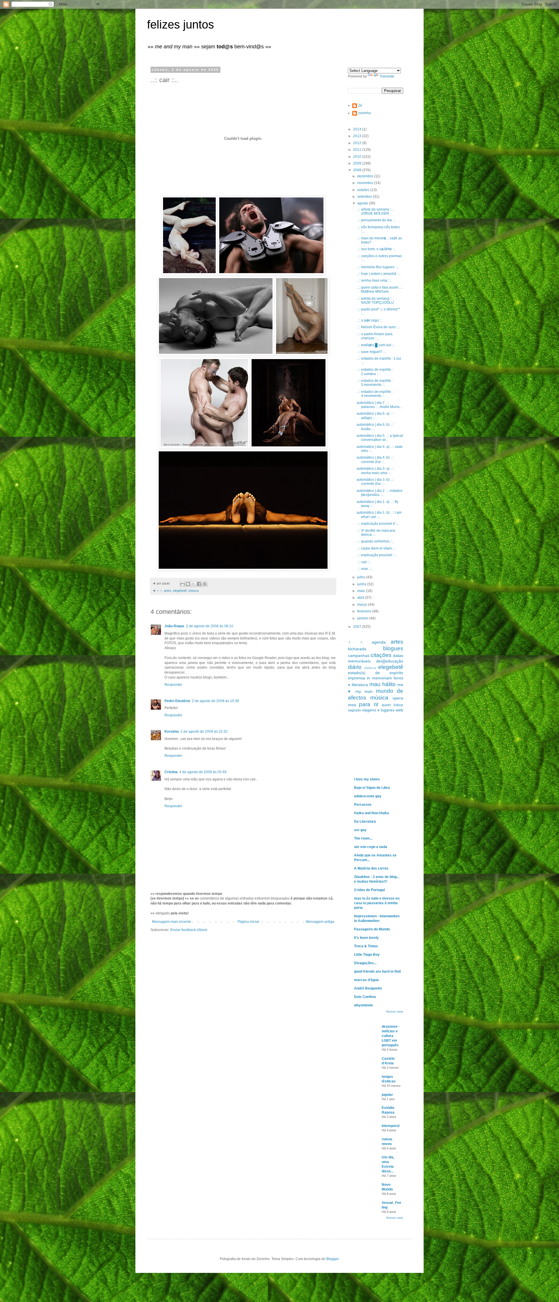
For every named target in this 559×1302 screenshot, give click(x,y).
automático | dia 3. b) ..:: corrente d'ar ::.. (375, 482)
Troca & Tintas (366, 946)
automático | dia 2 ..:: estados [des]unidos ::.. (379, 493)
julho (361, 577)
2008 (357, 170)
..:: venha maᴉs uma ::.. (374, 280)
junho (362, 584)
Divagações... (365, 963)
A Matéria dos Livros (371, 868)
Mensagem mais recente (171, 922)
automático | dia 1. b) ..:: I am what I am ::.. (379, 514)
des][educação (389, 661)
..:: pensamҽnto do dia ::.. (376, 220)
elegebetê (180, 590)
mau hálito (382, 684)
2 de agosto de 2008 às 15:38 (215, 701)
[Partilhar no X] (194, 584)
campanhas (358, 655)
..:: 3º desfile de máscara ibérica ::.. (376, 533)
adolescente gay (367, 796)
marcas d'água (366, 980)
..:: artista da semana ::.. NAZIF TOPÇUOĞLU (375, 300)
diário (355, 667)
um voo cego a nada (370, 847)
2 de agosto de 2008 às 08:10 (209, 626)
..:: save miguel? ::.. (372, 352)
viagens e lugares (378, 710)
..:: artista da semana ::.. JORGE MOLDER (375, 211)
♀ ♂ (159, 590)
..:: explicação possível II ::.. (378, 524)
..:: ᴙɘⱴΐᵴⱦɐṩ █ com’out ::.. (376, 345)
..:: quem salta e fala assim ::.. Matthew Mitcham (380, 289)
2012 (357, 143)
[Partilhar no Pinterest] (205, 584)
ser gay (360, 830)
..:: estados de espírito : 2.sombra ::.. (375, 372)
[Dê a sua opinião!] (188, 584)
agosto (363, 203)
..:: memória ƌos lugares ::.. (378, 267)
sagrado (354, 710)
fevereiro (364, 611)
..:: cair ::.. (364, 562)
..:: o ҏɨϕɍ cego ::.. (370, 320)
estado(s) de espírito (375, 672)
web (399, 710)
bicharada (357, 648)
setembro (365, 197)
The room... (363, 838)
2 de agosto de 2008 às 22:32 (204, 731)
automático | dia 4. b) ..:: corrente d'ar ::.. (375, 459)
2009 (357, 163)
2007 (357, 627)
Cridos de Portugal (369, 890)
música (193, 590)
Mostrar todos (394, 1011)
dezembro (365, 176)
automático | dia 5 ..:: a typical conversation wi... (380, 438)
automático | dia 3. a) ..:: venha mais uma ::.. (375, 471)
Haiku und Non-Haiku (371, 813)
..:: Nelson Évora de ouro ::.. (378, 327)
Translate (386, 76)
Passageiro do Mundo (372, 929)
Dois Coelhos (365, 997)
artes (167, 590)
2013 (357, 136)
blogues (393, 648)
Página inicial (248, 922)
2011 (357, 150)
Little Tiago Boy (367, 955)
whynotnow (363, 1005)
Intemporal (390, 1126)
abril (361, 598)
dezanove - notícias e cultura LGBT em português (391, 1035)
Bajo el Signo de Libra (372, 788)
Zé (360, 105)
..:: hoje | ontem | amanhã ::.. (379, 274)
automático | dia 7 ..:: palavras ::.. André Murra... (379, 405)
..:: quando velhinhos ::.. (375, 541)
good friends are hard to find (377, 971)
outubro (363, 190)
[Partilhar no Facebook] (199, 584)
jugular (387, 1095)
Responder (173, 685)
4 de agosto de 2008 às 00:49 (203, 772)
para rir (368, 704)
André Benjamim (368, 988)
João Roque (174, 626)
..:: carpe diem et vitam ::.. (376, 548)
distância (370, 667)
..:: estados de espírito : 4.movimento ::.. (375, 394)
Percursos (363, 805)
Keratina (171, 731)
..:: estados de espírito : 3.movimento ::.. (375, 383)
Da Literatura (365, 821)
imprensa (356, 678)
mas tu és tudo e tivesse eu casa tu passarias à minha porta (376, 903)
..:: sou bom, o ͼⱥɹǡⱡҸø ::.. (376, 249)
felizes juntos (180, 24)
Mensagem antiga (320, 922)
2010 (357, 157)
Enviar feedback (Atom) (188, 930)
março (362, 605)
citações (381, 655)
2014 (357, 129)
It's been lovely (366, 938)
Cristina (171, 772)
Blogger (332, 1259)
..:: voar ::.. (364, 569)
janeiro (363, 618)
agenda (379, 642)
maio (361, 591)
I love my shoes (367, 779)
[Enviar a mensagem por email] (182, 584)
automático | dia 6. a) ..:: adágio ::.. (375, 415)
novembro (365, 183)
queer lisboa (392, 705)
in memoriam (379, 678)
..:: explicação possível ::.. (377, 555)
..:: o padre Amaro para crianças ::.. (374, 336)
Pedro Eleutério (177, 701)
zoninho (364, 113)
